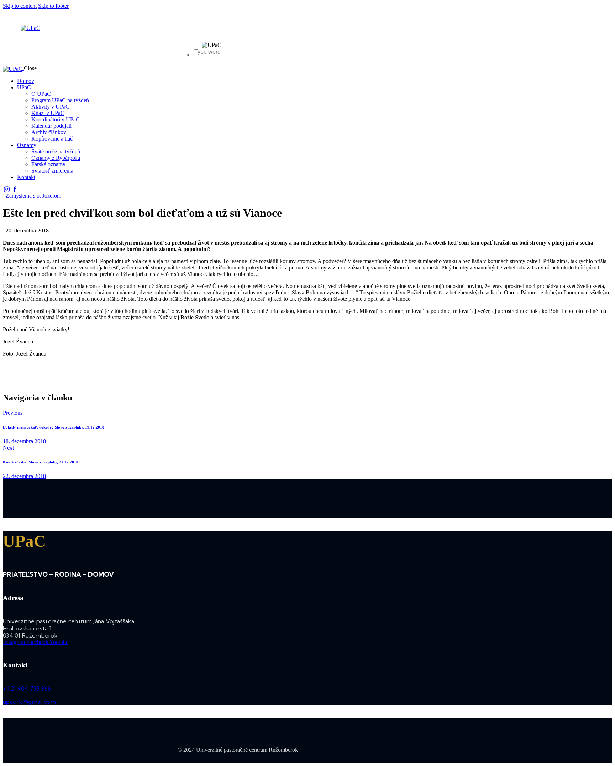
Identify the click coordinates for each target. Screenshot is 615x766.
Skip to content (20, 6)
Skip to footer (53, 6)
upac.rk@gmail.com (29, 701)
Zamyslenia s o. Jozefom (33, 196)
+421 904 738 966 (27, 688)
